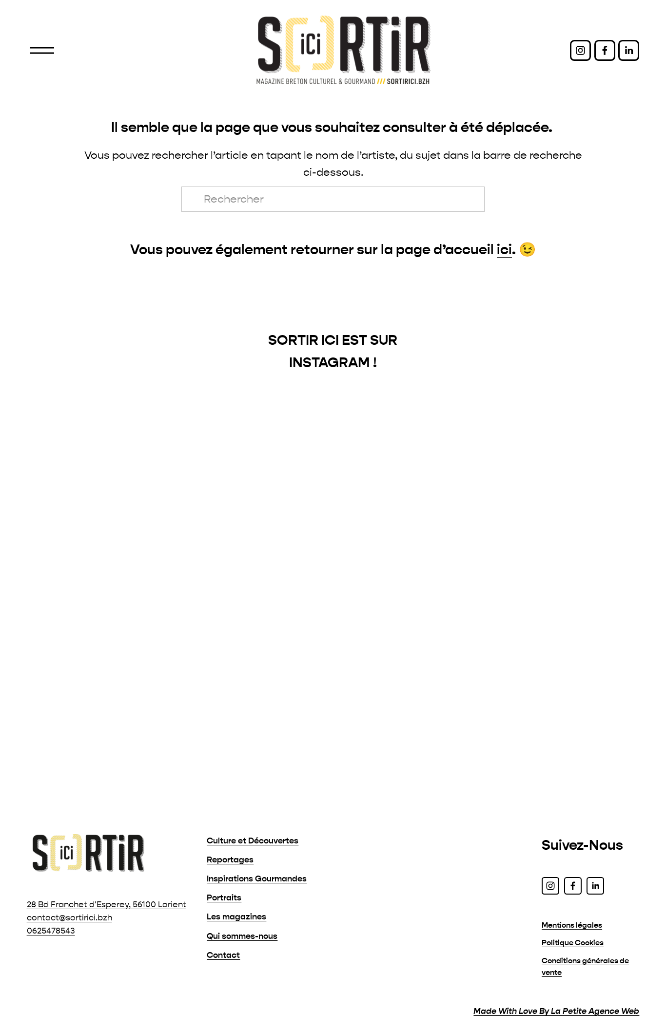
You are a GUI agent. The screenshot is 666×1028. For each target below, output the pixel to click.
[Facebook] (604, 50)
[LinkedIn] (628, 50)
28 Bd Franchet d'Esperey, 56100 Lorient (106, 904)
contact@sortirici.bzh (69, 917)
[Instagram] (580, 50)
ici (504, 249)
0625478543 (51, 930)
